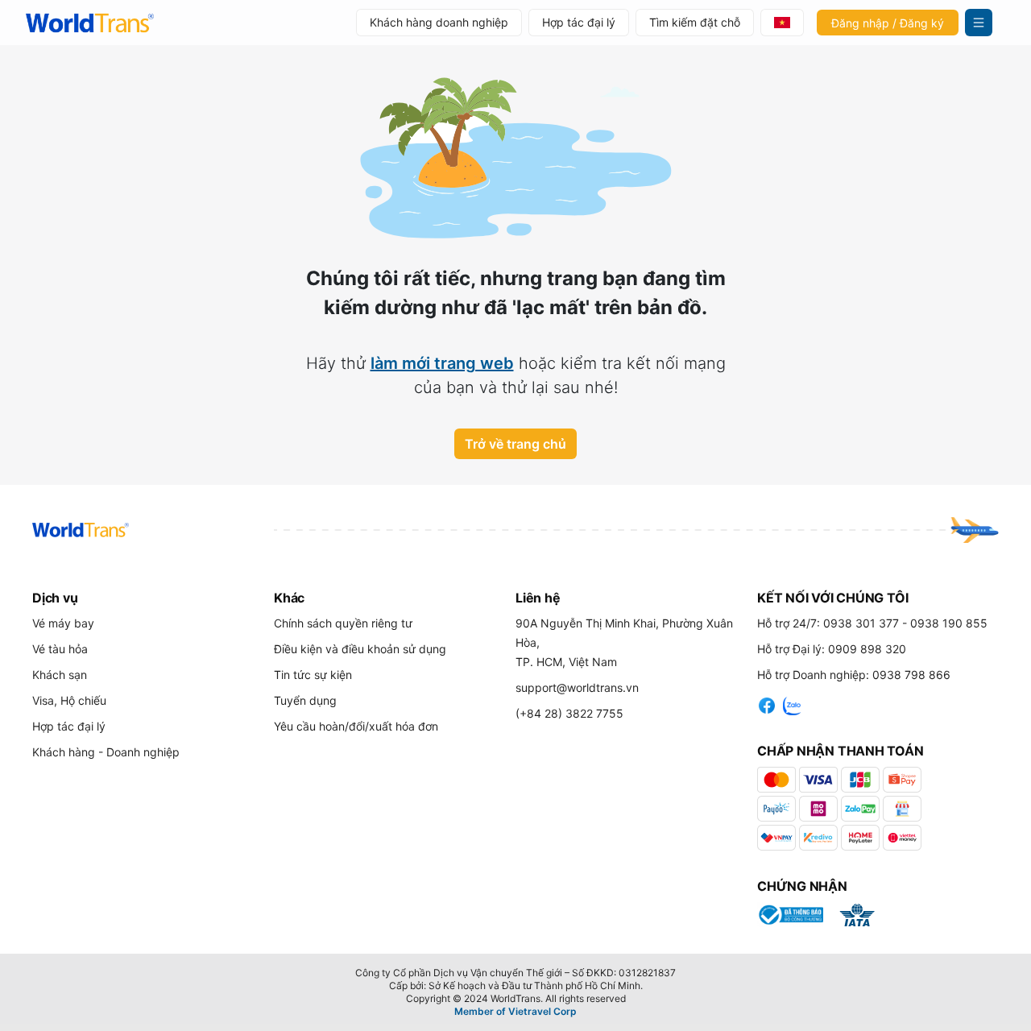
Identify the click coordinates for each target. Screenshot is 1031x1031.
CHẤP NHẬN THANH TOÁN (840, 751)
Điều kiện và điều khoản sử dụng (360, 649)
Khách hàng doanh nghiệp (439, 22)
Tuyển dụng (305, 700)
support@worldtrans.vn (577, 687)
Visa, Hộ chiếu (69, 700)
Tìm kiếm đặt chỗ (694, 22)
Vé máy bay (63, 623)
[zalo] (792, 703)
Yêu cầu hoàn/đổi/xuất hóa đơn (356, 726)
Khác (289, 598)
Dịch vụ (54, 598)
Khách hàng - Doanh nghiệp (106, 752)
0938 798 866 (911, 674)
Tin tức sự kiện (313, 674)
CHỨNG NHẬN (802, 886)
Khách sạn (59, 674)
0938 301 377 (861, 623)
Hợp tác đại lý (578, 22)
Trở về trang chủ (515, 444)
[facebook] (766, 703)
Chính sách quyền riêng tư (343, 623)
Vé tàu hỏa (60, 649)
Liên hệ (538, 598)
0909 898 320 (867, 649)
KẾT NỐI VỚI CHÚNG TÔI (832, 598)
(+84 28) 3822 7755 (569, 713)
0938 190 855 (949, 623)
